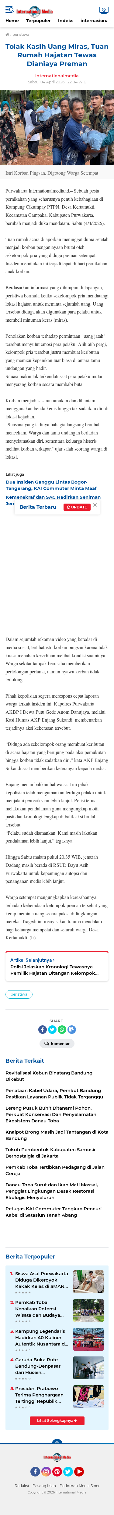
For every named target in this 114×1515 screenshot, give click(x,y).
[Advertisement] (57, 569)
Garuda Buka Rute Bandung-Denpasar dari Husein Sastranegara (37, 1366)
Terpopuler (38, 20)
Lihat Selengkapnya (55, 1420)
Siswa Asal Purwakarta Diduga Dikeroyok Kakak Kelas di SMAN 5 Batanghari (41, 1280)
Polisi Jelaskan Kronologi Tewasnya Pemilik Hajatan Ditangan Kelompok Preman (52, 970)
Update (78, 507)
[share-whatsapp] (62, 1029)
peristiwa (19, 994)
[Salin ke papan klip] (71, 1029)
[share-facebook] (42, 1029)
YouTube (83, 1479)
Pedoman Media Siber (80, 1485)
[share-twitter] (52, 1029)
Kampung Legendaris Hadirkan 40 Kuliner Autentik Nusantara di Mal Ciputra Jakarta (40, 1337)
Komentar (60, 1043)
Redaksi (22, 1485)
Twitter (70, 1479)
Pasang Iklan (44, 1485)
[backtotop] (57, 1444)
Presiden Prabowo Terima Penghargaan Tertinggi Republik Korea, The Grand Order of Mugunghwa (40, 1395)
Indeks (65, 20)
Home (12, 20)
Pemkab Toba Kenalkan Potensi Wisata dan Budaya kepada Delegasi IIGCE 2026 (41, 1308)
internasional (95, 20)
